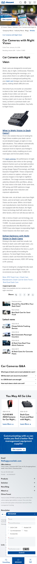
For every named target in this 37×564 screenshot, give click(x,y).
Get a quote (7, 19)
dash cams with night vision (20, 244)
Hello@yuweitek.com (11, 461)
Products (4, 479)
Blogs (27, 30)
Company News (8, 30)
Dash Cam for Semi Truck (22, 280)
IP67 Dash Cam (13, 277)
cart (30, 2)
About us (4, 491)
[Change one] (26, 549)
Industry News (19, 30)
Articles (15, 27)
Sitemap (3, 524)
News (10, 27)
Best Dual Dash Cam (10, 282)
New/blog (5, 487)
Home (5, 27)
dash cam (9, 81)
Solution (4, 483)
